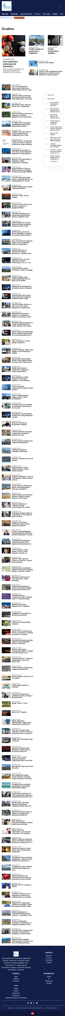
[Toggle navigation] (60, 6)
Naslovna (49, 955)
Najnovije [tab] (50, 95)
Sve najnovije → (54, 161)
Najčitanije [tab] (51, 99)
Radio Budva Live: (7, 18)
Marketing (49, 981)
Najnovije (5, 14)
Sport (16, 976)
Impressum (10, 1008)
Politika (55, 14)
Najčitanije (14, 14)
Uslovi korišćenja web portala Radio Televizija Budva (30, 1008)
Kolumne (16, 981)
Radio (49, 976)
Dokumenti (16, 995)
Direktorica (16, 993)
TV (49, 979)
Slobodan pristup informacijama (16, 998)
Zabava (16, 979)
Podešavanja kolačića (51, 1008)
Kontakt (49, 983)
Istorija (16, 988)
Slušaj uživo (20, 18)
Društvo (37, 14)
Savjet (16, 991)
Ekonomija (46, 14)
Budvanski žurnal (26, 14)
